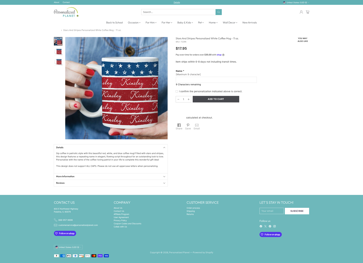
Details (177, 2)
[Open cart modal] (307, 12)
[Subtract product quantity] (178, 99)
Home (57, 30)
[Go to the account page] (301, 12)
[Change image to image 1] (58, 41)
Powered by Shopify (203, 252)
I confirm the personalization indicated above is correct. (210, 91)
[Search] (219, 12)
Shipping (180, 117)
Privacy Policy (120, 220)
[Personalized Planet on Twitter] (265, 227)
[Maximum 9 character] (188, 73)
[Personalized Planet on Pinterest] (270, 227)
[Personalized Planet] (66, 12)
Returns (190, 214)
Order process (193, 208)
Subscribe (297, 211)
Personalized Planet (179, 252)
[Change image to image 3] (58, 61)
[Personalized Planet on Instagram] (274, 227)
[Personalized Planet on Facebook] (261, 227)
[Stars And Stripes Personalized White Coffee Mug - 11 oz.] (116, 88)
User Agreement (121, 217)
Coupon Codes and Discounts (127, 223)
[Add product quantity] (188, 99)
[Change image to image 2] (58, 51)
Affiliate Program (121, 214)
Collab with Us (120, 226)
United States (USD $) (297, 2)
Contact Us (119, 211)
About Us (118, 208)
